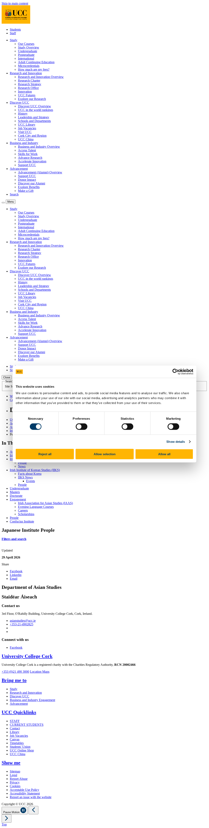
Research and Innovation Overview (41, 77)
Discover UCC (19, 696)
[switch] (81, 426)
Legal (13, 775)
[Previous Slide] (33, 810)
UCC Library (26, 124)
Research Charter (29, 80)
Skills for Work (28, 154)
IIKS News (25, 477)
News (22, 466)
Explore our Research (32, 99)
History (23, 113)
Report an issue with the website (30, 797)
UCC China (25, 139)
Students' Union (20, 746)
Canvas (14, 739)
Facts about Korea (29, 473)
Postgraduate (26, 55)
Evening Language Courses (36, 506)
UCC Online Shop (22, 750)
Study (13, 689)
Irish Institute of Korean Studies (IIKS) (35, 470)
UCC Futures (26, 95)
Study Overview (28, 47)
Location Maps (39, 671)
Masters (15, 492)
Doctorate (16, 495)
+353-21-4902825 (21, 624)
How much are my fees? (33, 69)
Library (14, 732)
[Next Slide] (6, 818)
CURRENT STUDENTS (26, 724)
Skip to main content (15, 3)
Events (30, 481)
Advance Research (30, 157)
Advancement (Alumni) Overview (40, 172)
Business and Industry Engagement (32, 700)
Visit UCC (25, 132)
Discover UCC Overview (34, 106)
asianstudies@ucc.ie (23, 620)
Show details (175, 441)
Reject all (44, 454)
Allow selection (105, 454)
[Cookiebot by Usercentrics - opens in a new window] (175, 372)
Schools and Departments (34, 121)
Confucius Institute (22, 521)
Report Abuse (19, 778)
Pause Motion (11, 812)
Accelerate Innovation (32, 161)
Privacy (15, 782)
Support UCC (27, 165)
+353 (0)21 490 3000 (15, 671)
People (22, 462)
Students (15, 29)
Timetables (17, 743)
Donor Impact (27, 179)
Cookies (15, 786)
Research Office (28, 88)
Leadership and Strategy (33, 117)
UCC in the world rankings (35, 110)
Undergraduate (27, 51)
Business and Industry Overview (39, 146)
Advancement (19, 703)
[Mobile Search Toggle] (3, 202)
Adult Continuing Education (36, 62)
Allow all (164, 454)
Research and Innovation (26, 692)
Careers (23, 510)
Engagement (18, 499)
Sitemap (15, 771)
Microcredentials (28, 66)
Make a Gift (25, 190)
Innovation (25, 91)
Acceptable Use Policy (24, 789)
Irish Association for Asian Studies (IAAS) (45, 503)
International (26, 58)
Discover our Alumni (31, 183)
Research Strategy (29, 84)
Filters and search (14, 539)
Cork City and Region (32, 135)
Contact (15, 728)
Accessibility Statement (25, 793)
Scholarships (26, 514)
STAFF (15, 721)
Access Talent (27, 150)
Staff (13, 33)
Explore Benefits (29, 187)
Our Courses (26, 44)
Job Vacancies (27, 128)
